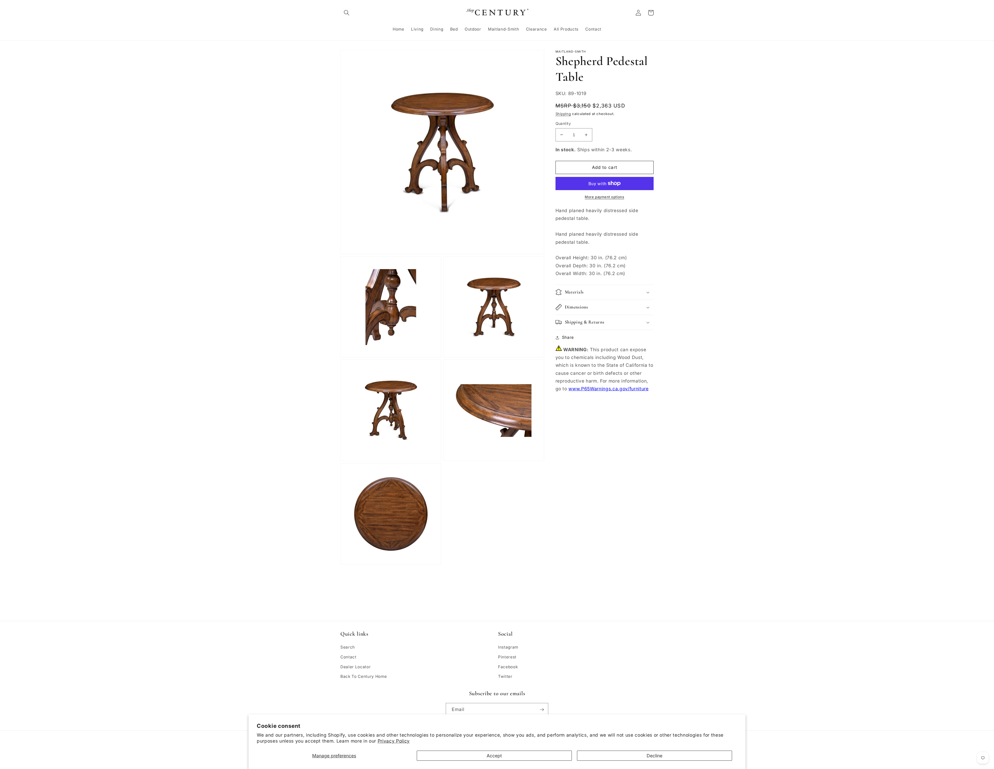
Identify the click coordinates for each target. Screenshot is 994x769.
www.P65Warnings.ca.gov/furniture (608, 388)
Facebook (508, 666)
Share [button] (568, 337)
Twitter (505, 676)
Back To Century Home (363, 676)
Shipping (563, 114)
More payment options (604, 197)
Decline (654, 755)
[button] (346, 12)
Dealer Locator (355, 666)
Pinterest (507, 657)
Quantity (563, 123)
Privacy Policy (394, 741)
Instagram (508, 647)
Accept (494, 755)
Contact (348, 657)
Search (347, 647)
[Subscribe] (542, 709)
